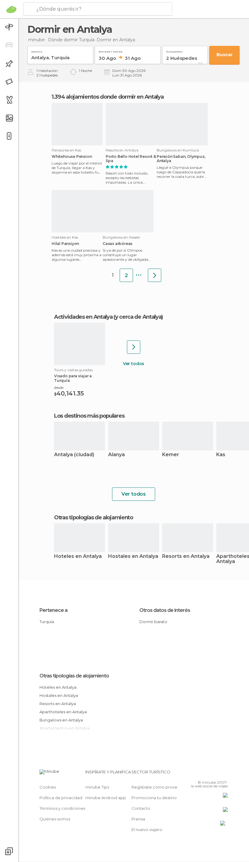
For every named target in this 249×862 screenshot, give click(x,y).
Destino (36, 50)
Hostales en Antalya (133, 556)
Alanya (116, 454)
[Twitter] (208, 773)
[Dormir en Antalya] (154, 275)
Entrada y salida (110, 50)
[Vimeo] (215, 773)
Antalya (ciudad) (74, 454)
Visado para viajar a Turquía (73, 378)
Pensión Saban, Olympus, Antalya (181, 158)
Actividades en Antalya (83, 317)
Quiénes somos (54, 818)
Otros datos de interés (164, 610)
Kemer (170, 454)
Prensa (138, 818)
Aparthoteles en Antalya (63, 711)
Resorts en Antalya (186, 556)
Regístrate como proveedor (159, 787)
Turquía (46, 621)
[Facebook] (200, 773)
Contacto (140, 808)
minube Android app (105, 797)
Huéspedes (174, 50)
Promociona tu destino (154, 797)
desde (58, 387)
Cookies (47, 787)
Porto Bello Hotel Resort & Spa (131, 158)
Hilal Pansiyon (65, 244)
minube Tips (97, 787)
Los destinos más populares (89, 416)
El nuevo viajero (146, 829)
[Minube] (11, 9)
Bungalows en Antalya (61, 720)
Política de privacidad (60, 797)
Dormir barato (153, 621)
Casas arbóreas (117, 244)
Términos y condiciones (62, 808)
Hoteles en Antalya (78, 556)
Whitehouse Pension (72, 156)
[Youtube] (223, 773)
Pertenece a (53, 610)
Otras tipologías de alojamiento (74, 676)
